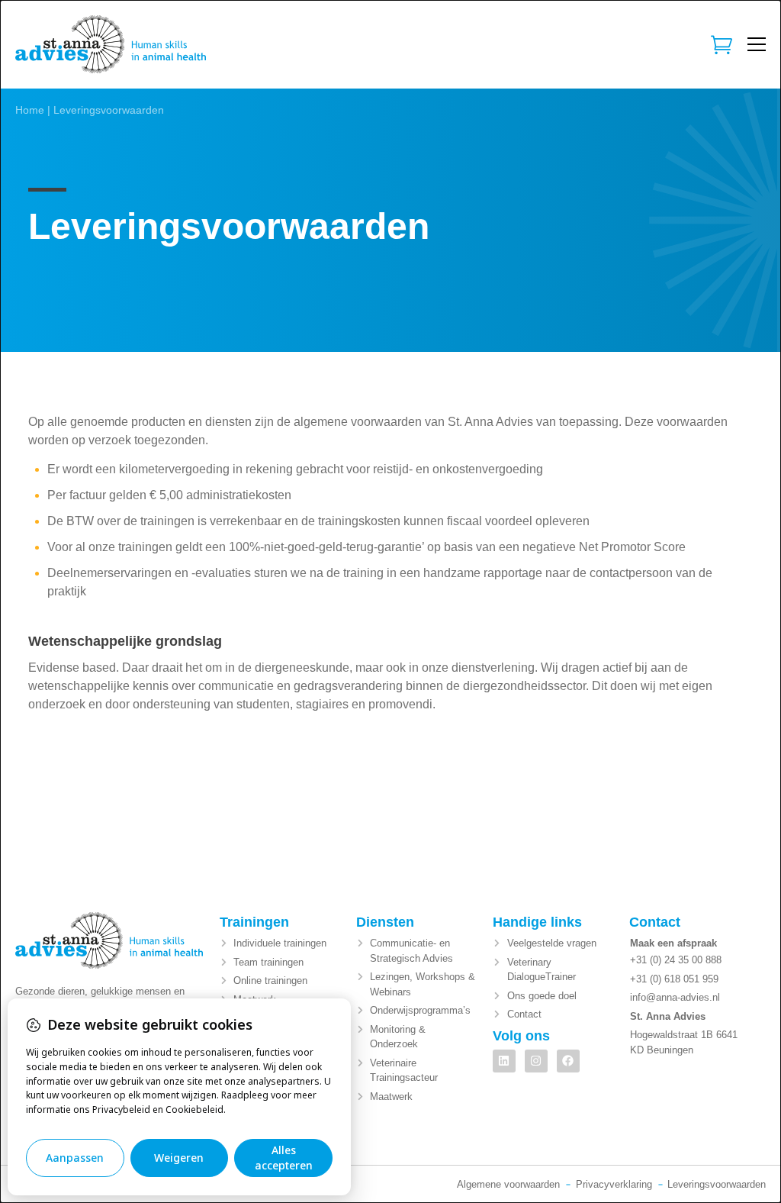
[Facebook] (568, 1061)
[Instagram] (536, 1061)
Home (29, 110)
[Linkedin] (504, 1061)
